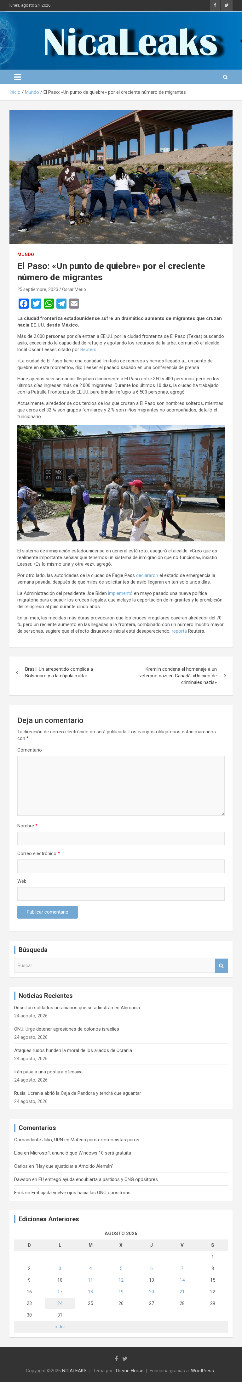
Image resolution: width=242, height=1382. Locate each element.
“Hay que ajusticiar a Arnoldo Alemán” (74, 1166)
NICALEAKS (74, 1371)
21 (182, 1292)
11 (90, 1280)
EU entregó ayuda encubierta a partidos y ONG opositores (98, 1179)
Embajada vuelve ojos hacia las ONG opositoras (81, 1192)
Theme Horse (129, 1371)
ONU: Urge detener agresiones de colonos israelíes (66, 1029)
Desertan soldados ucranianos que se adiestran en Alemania (77, 1007)
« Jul (60, 1326)
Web (21, 881)
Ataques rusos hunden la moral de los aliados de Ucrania (73, 1050)
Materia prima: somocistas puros (105, 1140)
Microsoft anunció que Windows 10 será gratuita (80, 1153)
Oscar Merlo (74, 289)
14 (182, 1280)
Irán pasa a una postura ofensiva (48, 1072)
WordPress (202, 1371)
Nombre (27, 826)
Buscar (221, 966)
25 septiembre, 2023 (37, 289)
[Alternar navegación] (17, 77)
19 (121, 1292)
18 (90, 1292)
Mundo (25, 254)
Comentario (29, 750)
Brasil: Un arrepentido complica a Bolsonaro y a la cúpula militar (59, 672)
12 (121, 1280)
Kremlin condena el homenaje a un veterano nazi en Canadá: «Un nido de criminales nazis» (178, 675)
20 (151, 1292)
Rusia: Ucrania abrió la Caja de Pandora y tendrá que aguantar (77, 1093)
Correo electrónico (38, 853)
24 (59, 1303)
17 (59, 1292)
